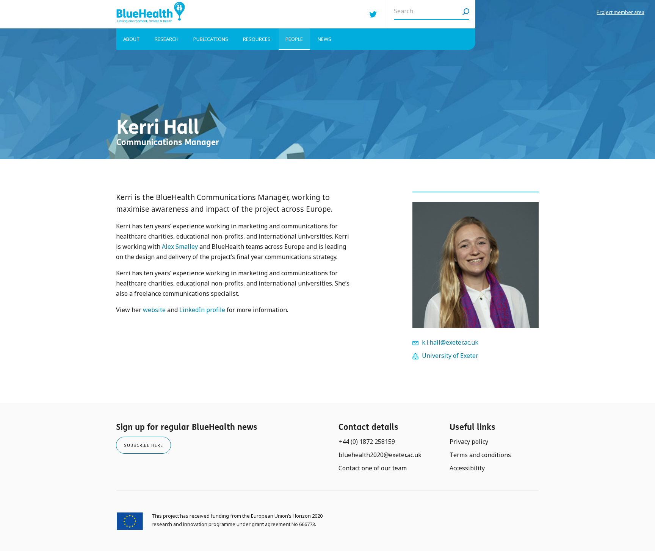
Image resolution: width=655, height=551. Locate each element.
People (294, 39)
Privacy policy (469, 441)
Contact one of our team (372, 468)
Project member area (620, 12)
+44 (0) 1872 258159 (366, 441)
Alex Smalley (180, 246)
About (131, 39)
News (324, 39)
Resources (257, 39)
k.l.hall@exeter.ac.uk (450, 342)
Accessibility (467, 468)
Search (465, 14)
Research (167, 39)
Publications (210, 39)
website (154, 310)
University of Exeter (450, 355)
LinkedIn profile (202, 310)
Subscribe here (143, 445)
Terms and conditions (480, 455)
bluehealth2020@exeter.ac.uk (380, 455)
